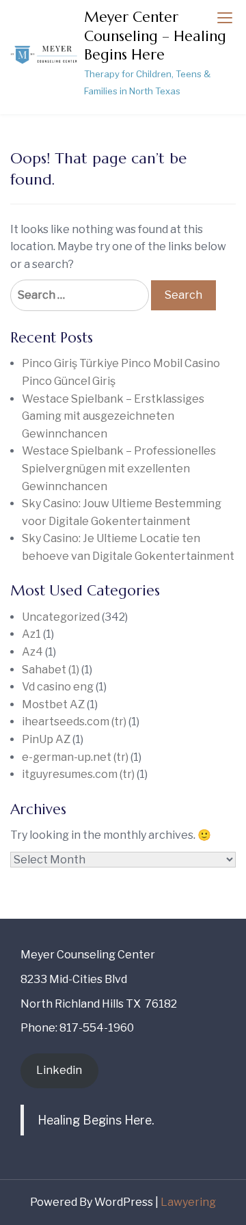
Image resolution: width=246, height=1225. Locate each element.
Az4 (32, 651)
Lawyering (188, 1202)
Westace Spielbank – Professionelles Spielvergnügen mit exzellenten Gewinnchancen (119, 468)
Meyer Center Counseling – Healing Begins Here (155, 36)
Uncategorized (61, 616)
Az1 (31, 634)
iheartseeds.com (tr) (74, 721)
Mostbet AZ (53, 704)
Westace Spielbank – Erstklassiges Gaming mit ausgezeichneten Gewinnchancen (113, 416)
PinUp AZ (46, 739)
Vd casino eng (58, 686)
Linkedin (59, 1070)
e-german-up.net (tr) (75, 757)
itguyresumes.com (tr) (78, 774)
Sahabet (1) (50, 669)
